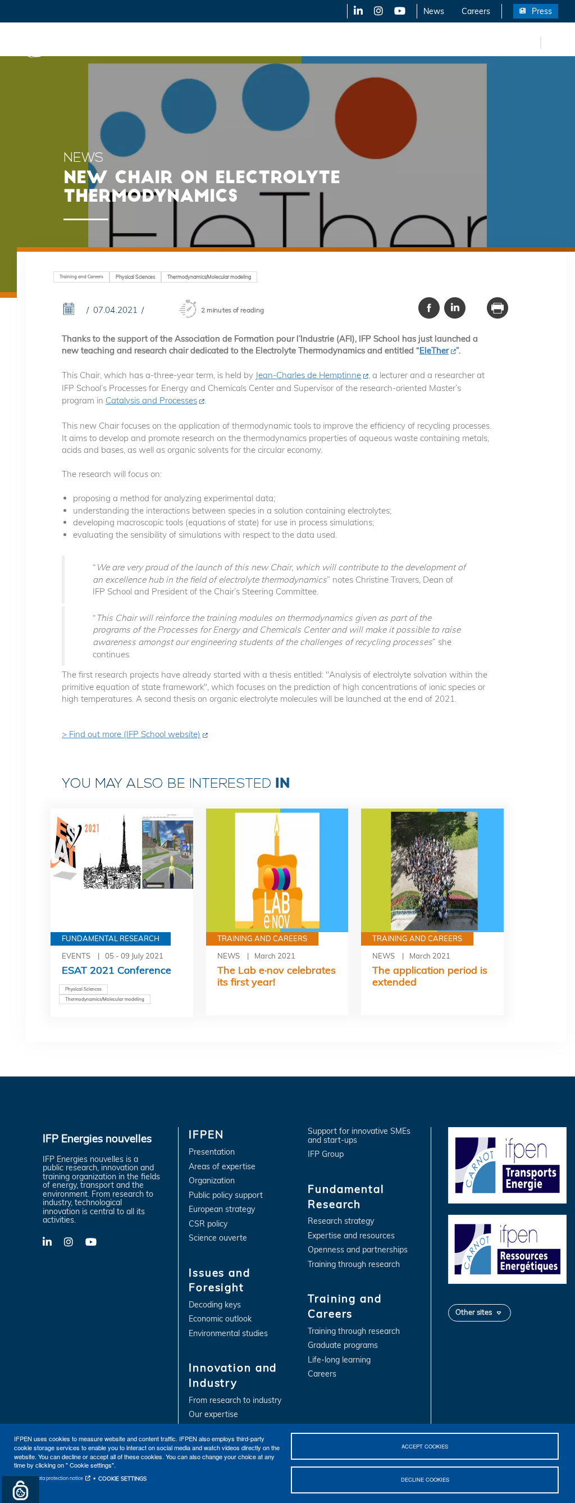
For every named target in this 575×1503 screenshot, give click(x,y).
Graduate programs (343, 1345)
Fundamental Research (384, 42)
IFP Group (326, 1154)
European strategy (222, 1209)
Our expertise (213, 1414)
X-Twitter (377, 11)
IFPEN (117, 42)
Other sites (473, 1311)
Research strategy (341, 1221)
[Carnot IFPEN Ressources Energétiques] (507, 1248)
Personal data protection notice (48, 1478)
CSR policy (208, 1224)
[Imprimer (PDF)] (497, 307)
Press (542, 11)
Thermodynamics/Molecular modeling (209, 277)
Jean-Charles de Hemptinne (308, 375)
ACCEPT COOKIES (424, 1446)
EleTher (434, 350)
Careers (476, 11)
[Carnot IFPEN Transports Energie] (507, 1165)
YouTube (399, 11)
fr (530, 42)
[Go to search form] (552, 42)
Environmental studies (228, 1333)
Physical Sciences (135, 277)
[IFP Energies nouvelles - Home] (53, 42)
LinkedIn (354, 11)
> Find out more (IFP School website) (131, 734)
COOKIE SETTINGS (122, 1478)
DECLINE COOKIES (425, 1479)
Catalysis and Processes (151, 400)
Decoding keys (215, 1305)
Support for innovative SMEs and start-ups (359, 1136)
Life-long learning (339, 1360)
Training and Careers (481, 42)
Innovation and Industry (281, 42)
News (433, 11)
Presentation (212, 1152)
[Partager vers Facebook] (429, 307)
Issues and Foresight (183, 42)
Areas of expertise (222, 1167)
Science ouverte (218, 1238)
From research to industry (235, 1400)
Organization (212, 1181)
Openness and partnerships (358, 1250)
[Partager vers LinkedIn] (455, 307)
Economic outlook (220, 1319)
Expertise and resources (351, 1236)
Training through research (354, 1264)
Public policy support (226, 1195)
